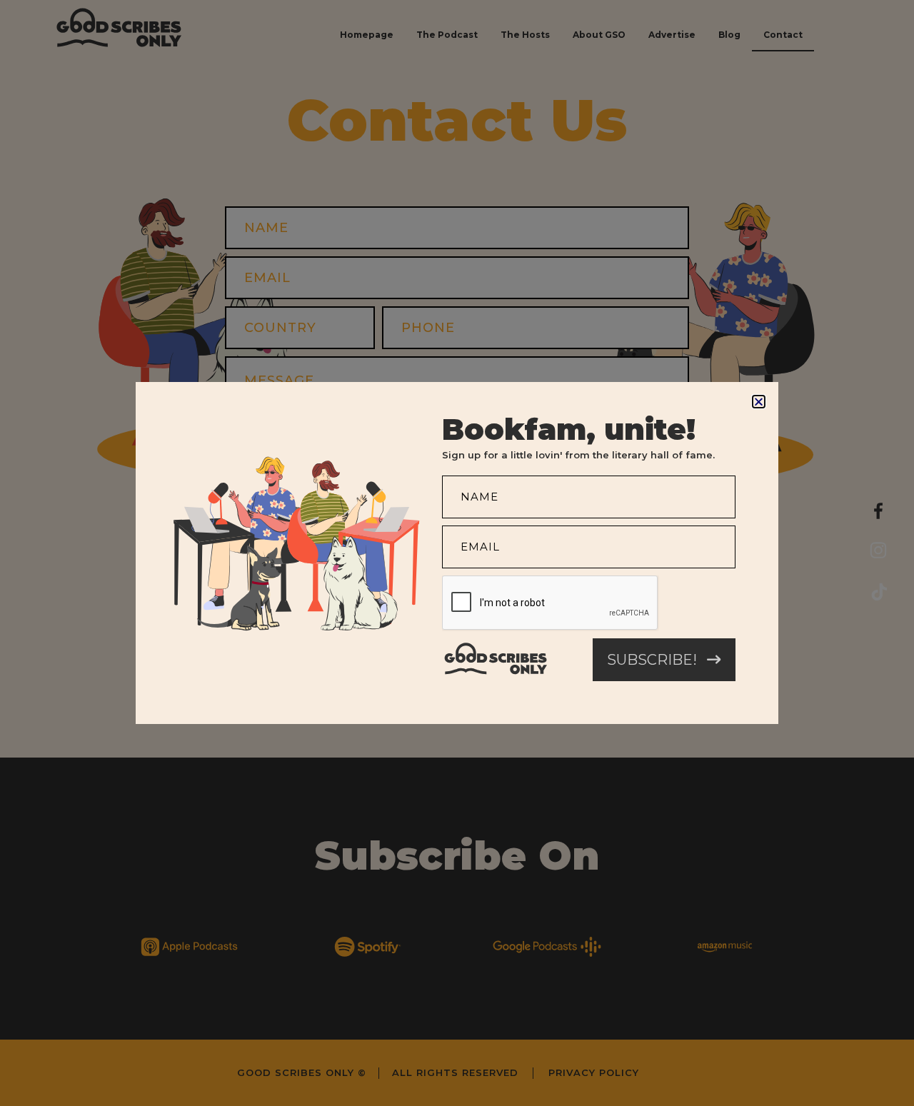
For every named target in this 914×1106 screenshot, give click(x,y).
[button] (758, 401)
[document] (457, 553)
